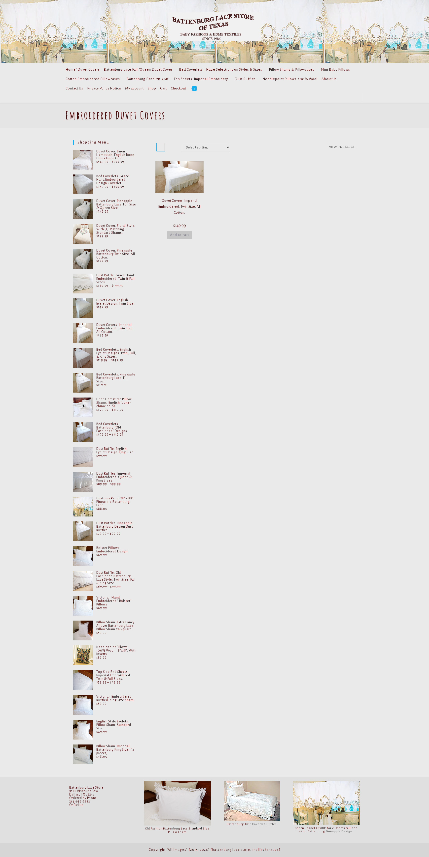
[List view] (171, 147)
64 (347, 147)
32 (341, 147)
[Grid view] (160, 147)
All (353, 147)
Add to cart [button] (179, 235)
